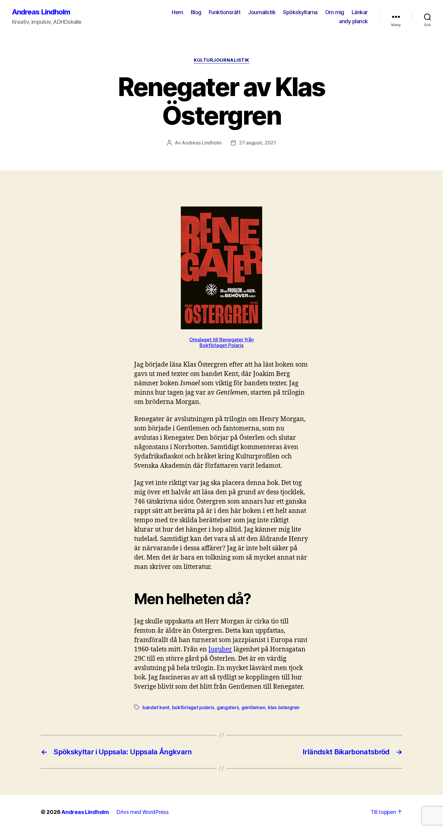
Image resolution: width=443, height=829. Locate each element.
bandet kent (156, 707)
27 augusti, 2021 (257, 143)
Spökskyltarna (300, 12)
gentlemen (253, 707)
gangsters (228, 707)
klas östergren (284, 707)
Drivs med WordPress (142, 812)
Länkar (360, 12)
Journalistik (261, 12)
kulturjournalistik (221, 60)
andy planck (353, 21)
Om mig (334, 12)
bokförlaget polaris (193, 707)
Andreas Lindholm (41, 12)
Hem (177, 12)
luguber (220, 649)
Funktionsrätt (225, 12)
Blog (196, 12)
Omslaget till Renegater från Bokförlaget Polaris (221, 342)
